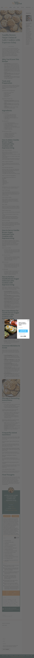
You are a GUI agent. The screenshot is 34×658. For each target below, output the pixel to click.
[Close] (28, 320)
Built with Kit (23, 336)
